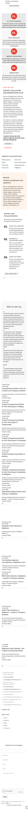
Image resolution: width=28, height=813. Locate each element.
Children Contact (7, 103)
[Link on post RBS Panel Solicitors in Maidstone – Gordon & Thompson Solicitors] (14, 578)
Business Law (11, 109)
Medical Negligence (8, 102)
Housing (5, 109)
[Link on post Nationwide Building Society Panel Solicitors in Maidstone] (14, 494)
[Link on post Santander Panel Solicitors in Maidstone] (14, 519)
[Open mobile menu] (1, 2)
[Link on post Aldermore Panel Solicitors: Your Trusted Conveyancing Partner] (14, 643)
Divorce (20, 102)
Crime (17, 109)
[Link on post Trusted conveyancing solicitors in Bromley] (14, 456)
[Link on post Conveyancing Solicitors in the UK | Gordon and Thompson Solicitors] (14, 391)
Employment (12, 111)
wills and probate (15, 107)
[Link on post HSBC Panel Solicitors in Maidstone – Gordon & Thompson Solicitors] (14, 606)
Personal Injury (17, 100)
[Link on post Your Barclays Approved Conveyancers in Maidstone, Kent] (14, 553)
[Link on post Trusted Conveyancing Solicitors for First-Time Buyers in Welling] (14, 407)
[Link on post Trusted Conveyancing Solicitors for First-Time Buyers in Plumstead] (14, 441)
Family (15, 102)
